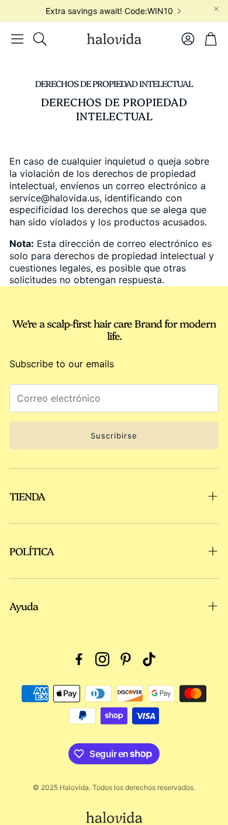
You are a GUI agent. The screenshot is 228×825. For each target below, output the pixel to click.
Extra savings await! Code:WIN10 (109, 11)
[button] (17, 38)
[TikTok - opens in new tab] (149, 659)
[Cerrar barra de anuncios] (216, 9)
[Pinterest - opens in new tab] (126, 659)
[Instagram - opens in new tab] (102, 659)
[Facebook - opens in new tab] (79, 659)
